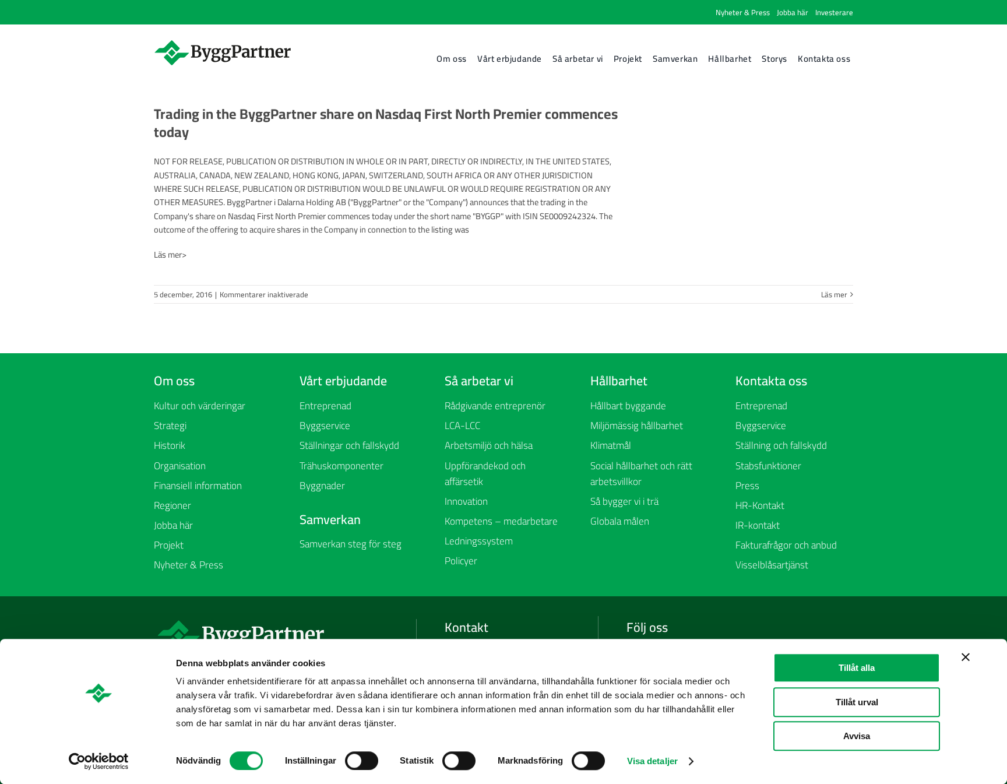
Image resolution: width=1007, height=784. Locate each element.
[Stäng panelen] (966, 657)
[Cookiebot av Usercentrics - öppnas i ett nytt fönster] (99, 761)
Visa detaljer (652, 761)
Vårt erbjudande (343, 380)
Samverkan (330, 519)
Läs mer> (170, 254)
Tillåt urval (857, 702)
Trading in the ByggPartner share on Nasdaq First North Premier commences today (386, 123)
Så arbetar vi (479, 380)
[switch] (361, 760)
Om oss (174, 380)
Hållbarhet (618, 380)
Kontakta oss (771, 380)
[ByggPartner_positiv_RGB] (223, 43)
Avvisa (856, 736)
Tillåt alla (857, 668)
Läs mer (834, 294)
